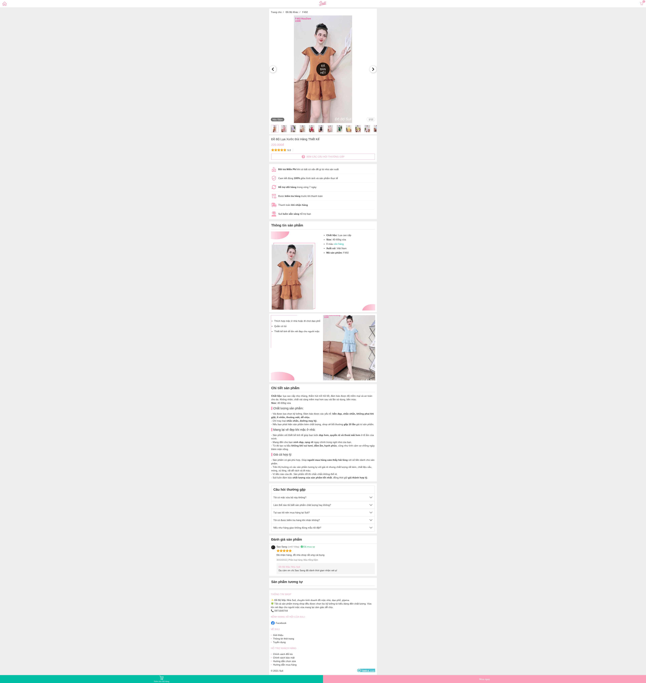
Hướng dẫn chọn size (284, 661)
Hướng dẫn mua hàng (285, 664)
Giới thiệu (278, 635)
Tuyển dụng (279, 642)
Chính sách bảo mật (284, 657)
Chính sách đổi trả (283, 654)
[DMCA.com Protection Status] (366, 671)
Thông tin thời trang (283, 638)
